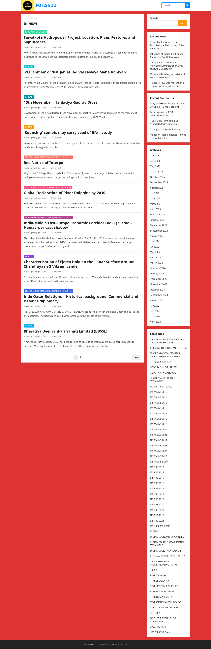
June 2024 (155, 246)
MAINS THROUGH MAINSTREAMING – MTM (163, 563)
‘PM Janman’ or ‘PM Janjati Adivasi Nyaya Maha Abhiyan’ (75, 72)
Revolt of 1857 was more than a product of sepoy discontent (167, 84)
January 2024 (157, 273)
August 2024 (156, 236)
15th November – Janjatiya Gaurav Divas (60, 102)
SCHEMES (155, 613)
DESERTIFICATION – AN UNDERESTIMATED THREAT (167, 105)
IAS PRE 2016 (157, 483)
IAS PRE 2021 (157, 510)
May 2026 (155, 166)
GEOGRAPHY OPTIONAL (163, 372)
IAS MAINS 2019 (158, 424)
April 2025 (155, 209)
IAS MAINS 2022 (158, 440)
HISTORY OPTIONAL (161, 386)
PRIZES (153, 570)
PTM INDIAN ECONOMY (163, 591)
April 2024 (155, 257)
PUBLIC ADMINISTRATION (164, 607)
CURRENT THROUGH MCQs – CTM (168, 348)
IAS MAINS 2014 (158, 397)
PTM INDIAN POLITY (161, 596)
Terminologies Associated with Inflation (164, 122)
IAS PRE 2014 (157, 472)
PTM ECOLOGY (158, 575)
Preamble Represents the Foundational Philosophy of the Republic (167, 45)
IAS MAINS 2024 (158, 450)
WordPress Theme (109, 644)
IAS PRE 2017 (157, 488)
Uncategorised (158, 626)
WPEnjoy (123, 644)
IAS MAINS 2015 (158, 402)
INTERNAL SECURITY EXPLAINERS (167, 556)
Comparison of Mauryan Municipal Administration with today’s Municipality (166, 66)
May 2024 (155, 252)
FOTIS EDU (46, 5)
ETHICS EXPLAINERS (160, 362)
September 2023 (159, 295)
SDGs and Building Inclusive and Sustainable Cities (167, 76)
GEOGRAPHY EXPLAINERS (35, 32)
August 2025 (156, 187)
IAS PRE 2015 (157, 477)
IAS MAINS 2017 (158, 413)
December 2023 (158, 278)
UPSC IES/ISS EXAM (160, 632)
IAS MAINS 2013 (158, 392)
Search (154, 18)
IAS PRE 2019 (157, 499)
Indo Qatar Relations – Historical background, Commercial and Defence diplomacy (81, 299)
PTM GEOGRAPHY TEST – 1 (161, 114)
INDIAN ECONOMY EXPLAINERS (167, 536)
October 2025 (157, 177)
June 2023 (155, 311)
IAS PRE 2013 (157, 467)
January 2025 (157, 219)
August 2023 (156, 300)
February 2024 (157, 268)
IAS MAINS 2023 (158, 445)
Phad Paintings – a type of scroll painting (168, 136)
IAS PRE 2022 (157, 515)
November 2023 (158, 284)
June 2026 (155, 161)
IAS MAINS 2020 (158, 429)
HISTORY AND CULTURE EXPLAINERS (163, 379)
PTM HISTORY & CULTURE (164, 586)
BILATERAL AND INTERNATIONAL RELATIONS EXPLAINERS (48, 157)
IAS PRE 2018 (157, 494)
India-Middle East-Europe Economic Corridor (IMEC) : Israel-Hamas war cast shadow (78, 225)
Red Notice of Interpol (44, 162)
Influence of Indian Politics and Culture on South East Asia (167, 55)
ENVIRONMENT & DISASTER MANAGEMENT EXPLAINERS (48, 187)
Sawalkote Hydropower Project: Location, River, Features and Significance (79, 39)
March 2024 (156, 262)
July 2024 (154, 241)
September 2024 (159, 230)
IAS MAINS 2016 (158, 408)
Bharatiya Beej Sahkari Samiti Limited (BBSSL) (65, 331)
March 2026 (156, 171)
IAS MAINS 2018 (158, 418)
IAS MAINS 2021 (158, 434)
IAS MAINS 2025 (158, 456)
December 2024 (158, 225)
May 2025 (155, 203)
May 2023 (155, 316)
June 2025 (155, 198)
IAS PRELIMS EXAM (160, 526)
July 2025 (154, 193)
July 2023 (154, 305)
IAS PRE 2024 (157, 520)
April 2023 (155, 321)
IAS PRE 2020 (157, 504)
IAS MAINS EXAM (159, 461)
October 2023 (157, 289)
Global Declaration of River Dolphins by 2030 (64, 192)
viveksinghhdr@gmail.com (35, 47)
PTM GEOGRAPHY (159, 580)
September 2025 (159, 182)
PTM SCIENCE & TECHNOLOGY (166, 602)
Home (26, 18)
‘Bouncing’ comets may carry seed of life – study (68, 132)
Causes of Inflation (171, 129)
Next (136, 357)
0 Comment (56, 47)
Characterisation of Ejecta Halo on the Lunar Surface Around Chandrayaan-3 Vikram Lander (79, 264)
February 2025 (157, 214)
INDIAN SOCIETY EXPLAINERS (165, 550)
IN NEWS (28, 66)
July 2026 (154, 155)
